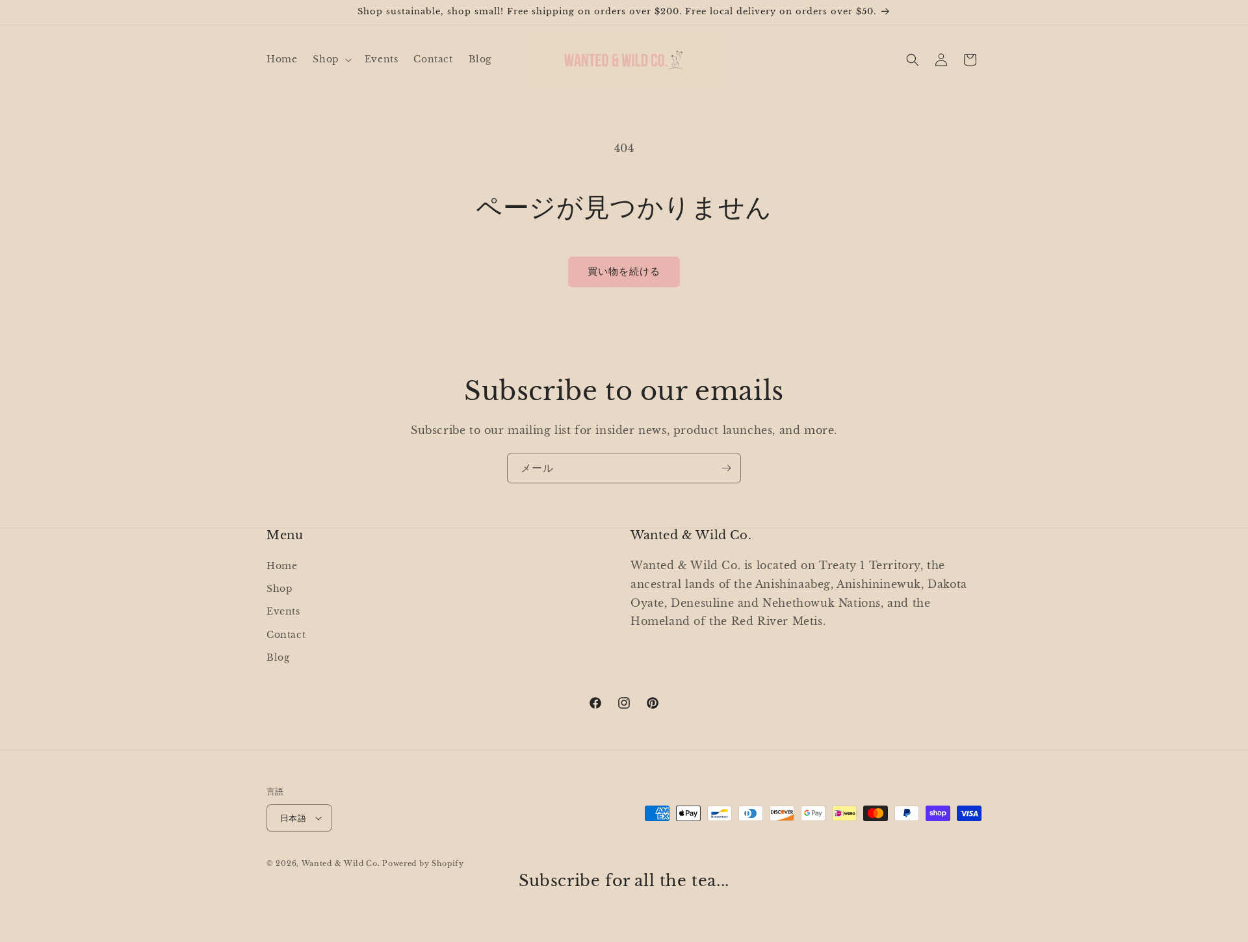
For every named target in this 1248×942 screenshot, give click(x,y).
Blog (277, 657)
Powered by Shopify (423, 863)
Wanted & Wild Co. (341, 863)
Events (283, 611)
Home (281, 566)
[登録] (726, 468)
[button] (330, 59)
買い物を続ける (624, 271)
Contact (286, 635)
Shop (279, 588)
